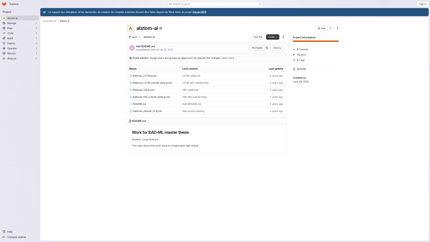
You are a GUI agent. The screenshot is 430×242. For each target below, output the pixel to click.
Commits (302, 49)
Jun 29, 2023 (166, 49)
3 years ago (276, 75)
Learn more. (228, 57)
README (301, 69)
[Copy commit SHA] (267, 48)
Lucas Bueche (143, 49)
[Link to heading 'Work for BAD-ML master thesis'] (191, 132)
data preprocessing (193, 111)
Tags (301, 60)
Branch (301, 54)
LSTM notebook (191, 75)
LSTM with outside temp (195, 82)
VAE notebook (190, 89)
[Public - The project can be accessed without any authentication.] (160, 28)
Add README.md (145, 46)
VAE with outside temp (194, 96)
